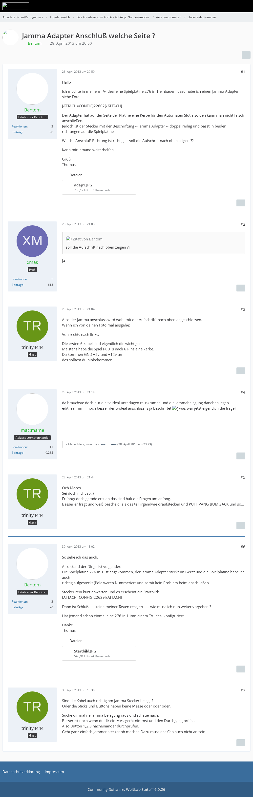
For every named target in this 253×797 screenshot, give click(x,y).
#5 (243, 477)
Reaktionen (19, 126)
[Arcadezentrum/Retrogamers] (15, 6)
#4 (243, 392)
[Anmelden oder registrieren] (234, 6)
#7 (243, 690)
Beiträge (17, 132)
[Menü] (247, 6)
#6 (243, 546)
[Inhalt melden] (240, 202)
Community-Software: (126, 789)
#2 (243, 224)
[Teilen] (246, 55)
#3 (243, 309)
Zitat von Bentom (88, 238)
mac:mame (109, 444)
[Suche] (222, 6)
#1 (243, 71)
